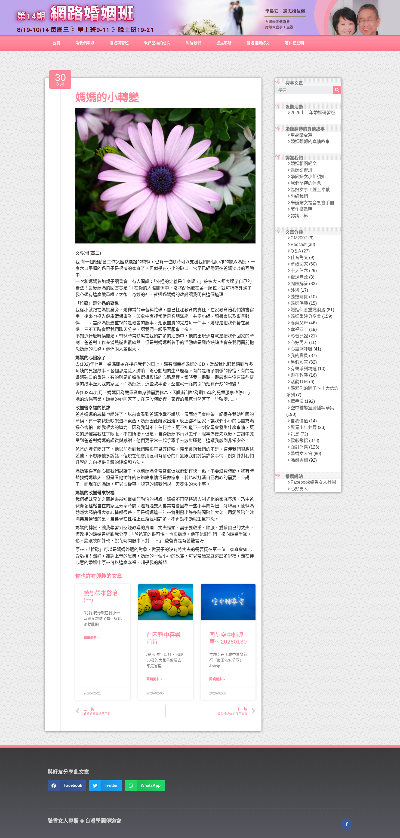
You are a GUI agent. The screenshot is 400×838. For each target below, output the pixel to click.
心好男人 (299, 342)
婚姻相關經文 (258, 43)
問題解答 (299, 283)
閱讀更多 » (91, 637)
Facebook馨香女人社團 (313, 482)
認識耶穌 (224, 43)
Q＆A (296, 251)
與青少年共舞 (304, 427)
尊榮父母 (299, 323)
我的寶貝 (299, 355)
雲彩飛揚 (299, 440)
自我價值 (299, 421)
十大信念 (299, 270)
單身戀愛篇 (301, 135)
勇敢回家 (299, 264)
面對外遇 (299, 447)
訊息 (295, 434)
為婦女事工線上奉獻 (310, 189)
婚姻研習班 (119, 43)
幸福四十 (299, 329)
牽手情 (297, 401)
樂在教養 (299, 375)
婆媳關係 (299, 296)
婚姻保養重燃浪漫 (308, 309)
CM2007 (299, 238)
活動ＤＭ (299, 381)
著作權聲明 (294, 43)
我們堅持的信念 (157, 43)
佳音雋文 (299, 257)
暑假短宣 (299, 362)
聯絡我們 (193, 43)
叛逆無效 (299, 277)
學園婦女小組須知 (308, 176)
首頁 (56, 43)
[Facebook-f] (346, 824)
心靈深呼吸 (301, 349)
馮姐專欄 (299, 460)
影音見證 (299, 336)
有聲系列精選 (304, 368)
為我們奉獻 (84, 43)
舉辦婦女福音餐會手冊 (312, 202)
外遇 (295, 290)
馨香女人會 (301, 453)
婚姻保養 (299, 303)
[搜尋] (337, 90)
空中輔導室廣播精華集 (312, 408)
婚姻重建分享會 (306, 316)
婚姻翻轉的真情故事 (310, 141)
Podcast (298, 244)
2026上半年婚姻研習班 (313, 112)
